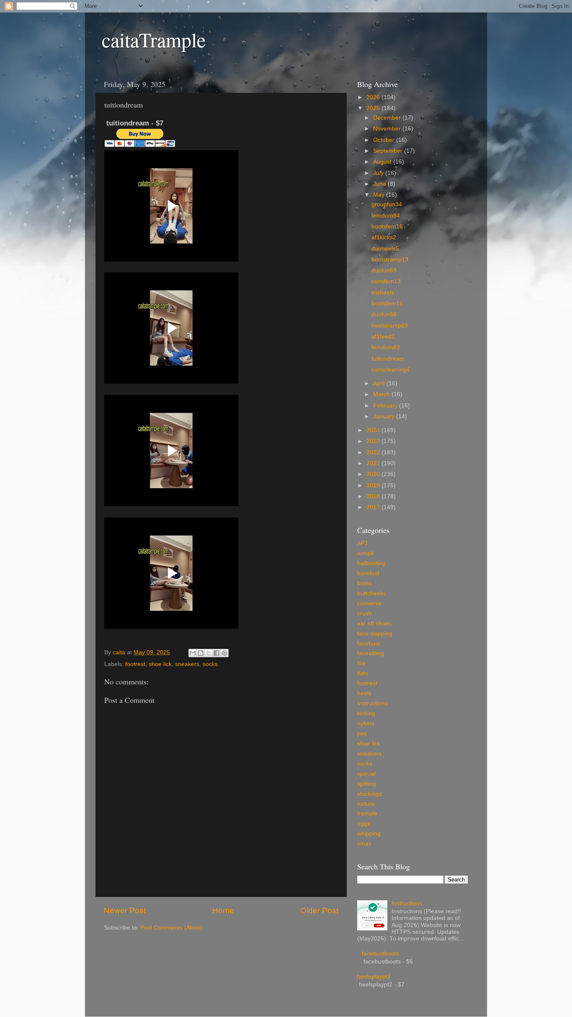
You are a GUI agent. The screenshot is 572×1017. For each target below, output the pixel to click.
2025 (373, 108)
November (387, 129)
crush (364, 613)
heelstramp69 (389, 326)
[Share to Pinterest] (224, 653)
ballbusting (371, 563)
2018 (373, 496)
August (383, 162)
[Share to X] (208, 653)
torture (366, 804)
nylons (365, 723)
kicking (366, 713)
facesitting (370, 653)
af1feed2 (383, 336)
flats (362, 673)
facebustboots (380, 953)
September (388, 151)
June (380, 184)
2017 (373, 507)
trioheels (382, 292)
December (387, 118)
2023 (373, 441)
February (386, 405)
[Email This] (192, 653)
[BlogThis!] (200, 653)
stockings (369, 794)
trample (367, 813)
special (366, 774)
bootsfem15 (387, 303)
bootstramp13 (389, 259)
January (384, 416)
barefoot (368, 573)
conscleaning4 (390, 369)
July (379, 173)
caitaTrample (154, 39)
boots (364, 583)
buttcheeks (371, 593)
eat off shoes (374, 623)
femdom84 (385, 216)
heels (364, 693)
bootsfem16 (387, 226)
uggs (363, 823)
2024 (373, 430)
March (382, 394)
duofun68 (384, 314)
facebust (368, 643)
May (379, 195)
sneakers (187, 664)
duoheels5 (385, 249)
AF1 (362, 543)
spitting (366, 784)
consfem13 (386, 281)
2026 (373, 97)
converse (369, 603)
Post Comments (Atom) (171, 928)
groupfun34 (386, 204)
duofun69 (384, 270)
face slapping (374, 633)
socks (210, 664)
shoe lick (160, 664)
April (379, 383)
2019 (373, 485)
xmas (364, 843)
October (384, 140)
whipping (369, 833)
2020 (373, 474)
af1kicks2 (383, 237)
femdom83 (385, 347)
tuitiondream (388, 359)
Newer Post (125, 910)
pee (362, 733)
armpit (365, 553)
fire (361, 663)
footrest (135, 664)
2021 (373, 463)
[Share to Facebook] (216, 653)
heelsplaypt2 (374, 976)
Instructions (372, 703)
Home (223, 910)
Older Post (319, 910)
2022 (373, 452)
